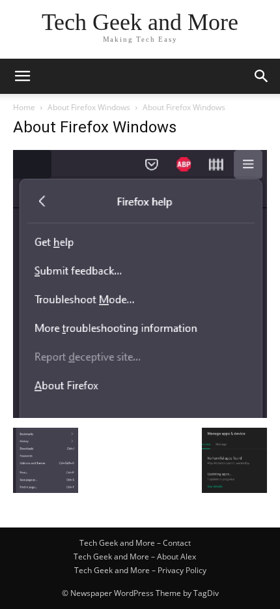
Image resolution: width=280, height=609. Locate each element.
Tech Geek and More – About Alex (135, 556)
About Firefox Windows (89, 107)
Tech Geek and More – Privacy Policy (140, 570)
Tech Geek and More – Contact (135, 542)
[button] (22, 76)
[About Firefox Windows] (140, 414)
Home (24, 107)
